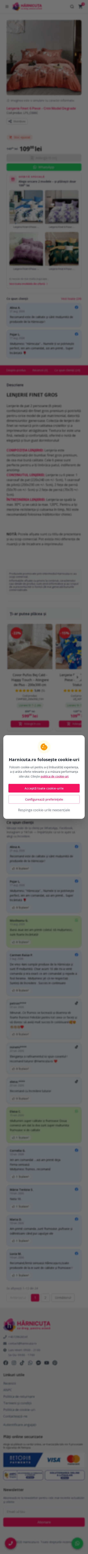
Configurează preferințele (44, 799)
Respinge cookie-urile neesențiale (44, 810)
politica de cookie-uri (54, 776)
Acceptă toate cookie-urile (44, 788)
